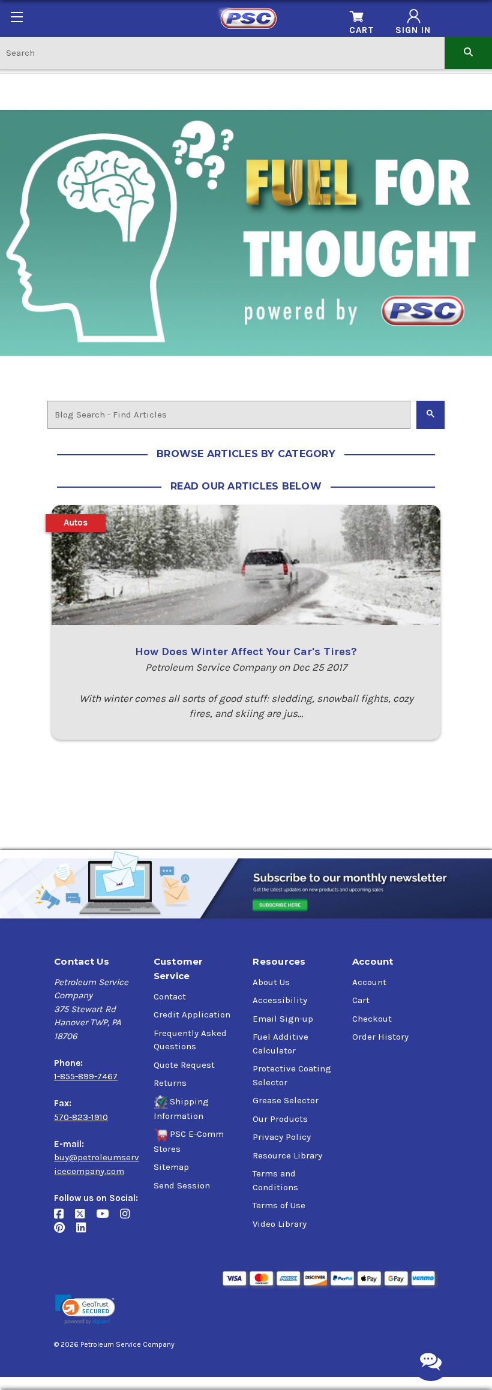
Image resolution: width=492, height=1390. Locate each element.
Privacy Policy (282, 1136)
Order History (380, 1036)
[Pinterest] (65, 1232)
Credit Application (192, 1014)
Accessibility (280, 1000)
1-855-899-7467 (86, 1076)
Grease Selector (286, 1100)
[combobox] (222, 52)
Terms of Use (279, 1205)
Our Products (280, 1118)
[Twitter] (85, 1219)
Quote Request (184, 1064)
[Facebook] (64, 1219)
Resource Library (287, 1155)
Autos (76, 522)
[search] (468, 52)
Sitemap (171, 1166)
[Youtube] (108, 1219)
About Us (271, 982)
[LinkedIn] (85, 1232)
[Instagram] (129, 1219)
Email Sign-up (283, 1018)
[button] (85, 1310)
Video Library (280, 1223)
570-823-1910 (81, 1117)
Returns (170, 1082)
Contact (170, 996)
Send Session (182, 1185)
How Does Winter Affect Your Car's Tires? (246, 651)
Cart (361, 1000)
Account (369, 982)
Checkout (372, 1018)
